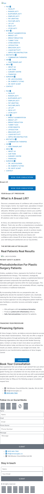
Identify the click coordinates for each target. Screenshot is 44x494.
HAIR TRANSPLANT (15, 62)
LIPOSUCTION (13, 45)
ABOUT (8, 64)
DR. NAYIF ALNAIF (14, 84)
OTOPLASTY (12, 28)
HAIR (7, 60)
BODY (8, 31)
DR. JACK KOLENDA (15, 79)
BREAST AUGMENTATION (17, 33)
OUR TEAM (12, 69)
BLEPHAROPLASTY (15, 14)
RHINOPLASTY (13, 11)
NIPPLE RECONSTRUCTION (17, 52)
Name (2, 411)
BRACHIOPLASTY (14, 47)
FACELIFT (11, 9)
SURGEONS (10, 76)
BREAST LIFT (12, 35)
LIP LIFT (11, 23)
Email (2, 418)
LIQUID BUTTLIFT (14, 50)
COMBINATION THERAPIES (17, 57)
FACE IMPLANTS (14, 21)
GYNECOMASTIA (14, 43)
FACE (8, 6)
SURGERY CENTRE (14, 72)
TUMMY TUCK (13, 40)
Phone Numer (4, 425)
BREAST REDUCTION (15, 38)
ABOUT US (12, 67)
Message (3, 433)
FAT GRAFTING (13, 18)
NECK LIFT (12, 26)
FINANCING (12, 74)
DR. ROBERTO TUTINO (16, 81)
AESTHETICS (10, 55)
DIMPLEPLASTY (13, 16)
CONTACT (9, 86)
